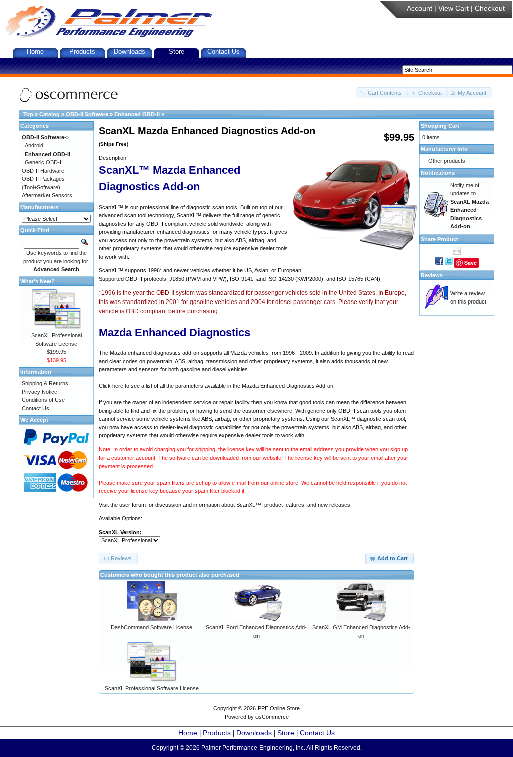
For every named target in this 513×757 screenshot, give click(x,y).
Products (82, 51)
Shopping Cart (440, 126)
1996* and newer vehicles (179, 270)
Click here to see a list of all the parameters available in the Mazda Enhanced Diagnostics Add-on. (217, 386)
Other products (446, 161)
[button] (382, 93)
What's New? (37, 281)
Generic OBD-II (44, 162)
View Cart (453, 8)
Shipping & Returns (45, 383)
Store (176, 51)
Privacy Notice (39, 392)
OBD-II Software (87, 114)
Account (419, 8)
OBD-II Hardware (43, 171)
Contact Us (223, 51)
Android (34, 145)
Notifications (438, 173)
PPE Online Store (279, 708)
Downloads (129, 51)
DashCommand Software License (151, 627)
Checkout (490, 8)
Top (28, 114)
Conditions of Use (43, 400)
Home (35, 51)
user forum (132, 505)
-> (45, 137)
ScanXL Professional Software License (152, 688)
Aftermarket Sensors (47, 195)
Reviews (432, 275)
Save (470, 262)
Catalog (49, 114)
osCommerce (272, 717)
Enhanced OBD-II (137, 114)
